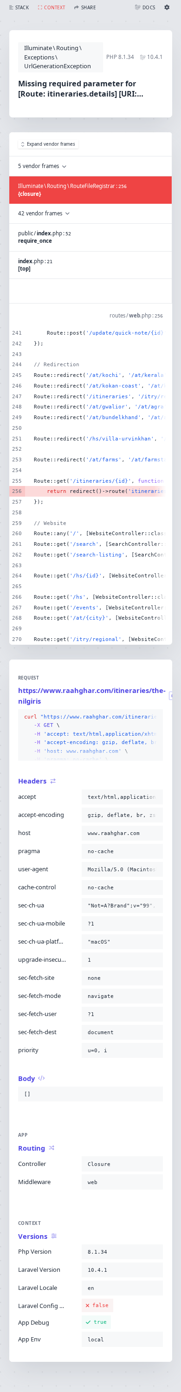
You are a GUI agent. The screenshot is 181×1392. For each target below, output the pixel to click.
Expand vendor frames (51, 144)
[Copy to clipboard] (154, 717)
